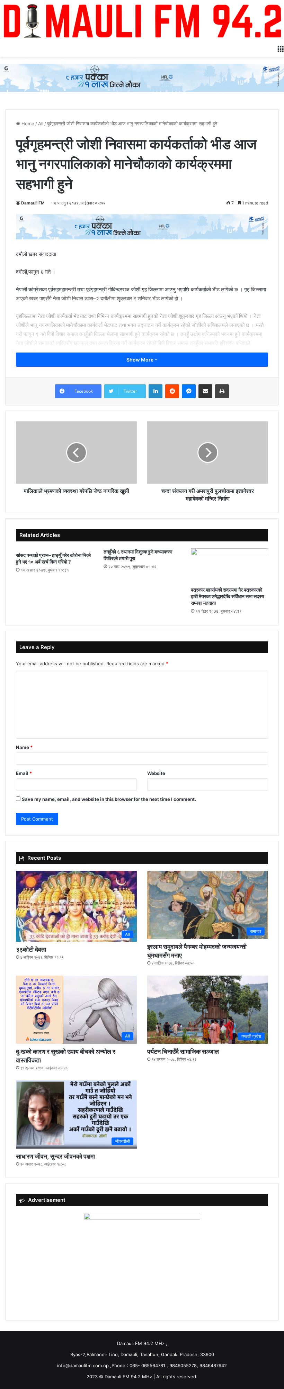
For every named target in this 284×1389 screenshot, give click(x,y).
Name (24, 747)
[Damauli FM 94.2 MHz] (142, 20)
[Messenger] (189, 391)
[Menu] (280, 48)
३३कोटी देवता (31, 949)
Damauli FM (33, 202)
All (40, 123)
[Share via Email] (205, 391)
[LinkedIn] (155, 391)
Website (156, 773)
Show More (140, 360)
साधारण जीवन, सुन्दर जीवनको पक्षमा (55, 1156)
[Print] (222, 391)
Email (24, 773)
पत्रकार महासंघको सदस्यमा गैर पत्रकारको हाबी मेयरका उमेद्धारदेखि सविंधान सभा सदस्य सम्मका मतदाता (227, 596)
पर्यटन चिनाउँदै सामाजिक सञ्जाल (183, 1051)
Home (27, 123)
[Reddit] (172, 391)
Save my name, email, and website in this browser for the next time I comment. (109, 799)
